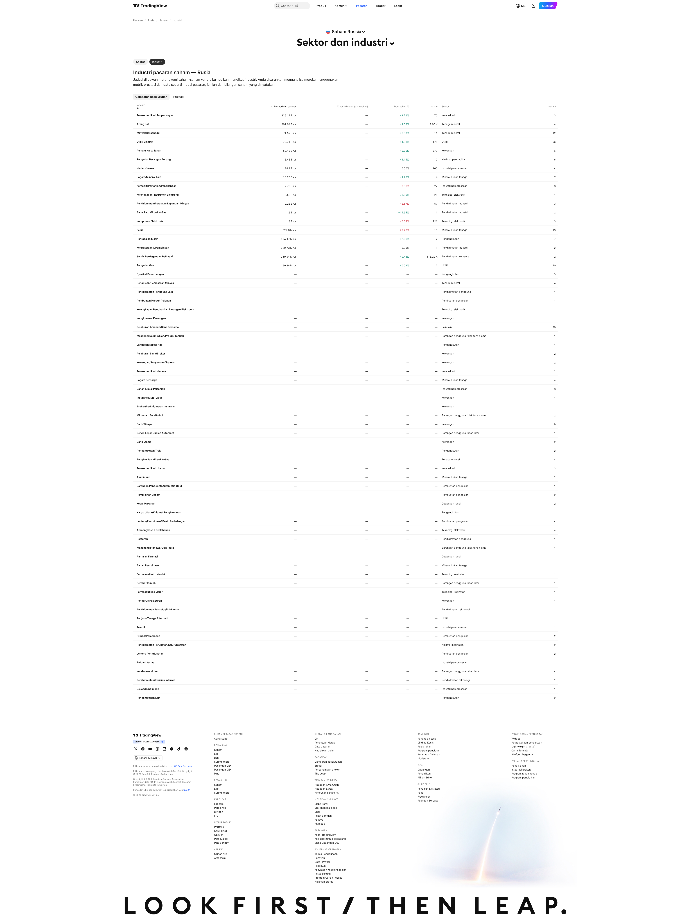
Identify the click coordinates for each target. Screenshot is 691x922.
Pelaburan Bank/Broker (151, 353)
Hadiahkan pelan (324, 750)
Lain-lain (447, 327)
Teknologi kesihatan (453, 574)
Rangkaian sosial (427, 738)
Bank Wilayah (145, 424)
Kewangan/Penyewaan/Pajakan (156, 362)
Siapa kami (321, 803)
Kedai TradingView (325, 834)
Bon (216, 757)
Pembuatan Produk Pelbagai (154, 300)
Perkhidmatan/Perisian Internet (156, 680)
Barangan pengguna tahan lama (461, 432)
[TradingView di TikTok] (178, 748)
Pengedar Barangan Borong (154, 159)
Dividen (218, 811)
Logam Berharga (147, 379)
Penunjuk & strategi (428, 788)
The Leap (320, 773)
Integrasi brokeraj (521, 769)
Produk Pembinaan (148, 635)
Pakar (420, 792)
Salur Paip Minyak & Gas (151, 212)
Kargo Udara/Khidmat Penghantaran (159, 512)
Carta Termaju (519, 750)
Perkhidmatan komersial (456, 256)
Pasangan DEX (222, 769)
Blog (317, 811)
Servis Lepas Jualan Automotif (155, 432)
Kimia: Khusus (145, 168)
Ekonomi (219, 803)
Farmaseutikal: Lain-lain (151, 574)
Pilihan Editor (425, 777)
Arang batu (143, 124)
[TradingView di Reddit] (186, 748)
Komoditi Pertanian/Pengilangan (157, 185)
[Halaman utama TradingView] (147, 735)
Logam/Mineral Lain (149, 176)
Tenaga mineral (451, 124)
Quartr (186, 790)
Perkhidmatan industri (455, 203)
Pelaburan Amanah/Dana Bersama (158, 327)
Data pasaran (322, 746)
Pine (216, 773)
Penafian (320, 857)
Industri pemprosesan (454, 168)
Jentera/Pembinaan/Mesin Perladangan (161, 521)
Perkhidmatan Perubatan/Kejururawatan (161, 644)
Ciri (316, 738)
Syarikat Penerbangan (150, 274)
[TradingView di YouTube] (150, 748)
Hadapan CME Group (327, 784)
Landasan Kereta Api (149, 344)
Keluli (140, 229)
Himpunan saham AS (327, 792)
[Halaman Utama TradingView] (150, 5)
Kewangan (448, 150)
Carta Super (221, 738)
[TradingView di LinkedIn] (164, 748)
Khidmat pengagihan (454, 159)
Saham (218, 749)
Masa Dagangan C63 (327, 842)
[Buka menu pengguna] (533, 5)
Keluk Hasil (220, 830)
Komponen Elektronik (150, 221)
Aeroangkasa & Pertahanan (153, 530)
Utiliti (445, 141)
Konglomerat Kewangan (151, 318)
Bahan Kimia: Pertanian (151, 388)
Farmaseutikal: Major (150, 591)
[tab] (140, 62)
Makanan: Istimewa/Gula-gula (155, 547)
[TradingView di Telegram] (171, 748)
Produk (321, 6)
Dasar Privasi (322, 861)
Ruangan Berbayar (428, 800)
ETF (216, 753)
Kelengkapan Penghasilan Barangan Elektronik (165, 309)
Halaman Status (324, 881)
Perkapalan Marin (147, 238)
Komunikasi (448, 115)
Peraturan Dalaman (428, 754)
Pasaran (362, 6)
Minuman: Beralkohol (150, 415)
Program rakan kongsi (524, 773)
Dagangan (423, 769)
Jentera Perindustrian (150, 653)
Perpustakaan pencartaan (526, 742)
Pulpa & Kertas (145, 662)
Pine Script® (221, 842)
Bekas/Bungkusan (148, 688)
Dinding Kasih (425, 742)
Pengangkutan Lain (149, 697)
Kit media (320, 823)
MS (523, 6)
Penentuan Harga (325, 742)
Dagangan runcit (451, 503)
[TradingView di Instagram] (157, 748)
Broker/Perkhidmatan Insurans (156, 406)
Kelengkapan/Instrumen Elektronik (158, 194)
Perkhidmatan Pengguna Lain (155, 291)
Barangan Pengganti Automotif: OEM (159, 485)
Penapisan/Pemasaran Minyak (155, 282)
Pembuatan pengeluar (455, 300)
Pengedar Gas (145, 265)
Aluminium (143, 477)
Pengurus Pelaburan (149, 600)
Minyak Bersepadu (148, 132)
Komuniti (341, 6)
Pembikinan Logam (148, 494)
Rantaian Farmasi (147, 556)
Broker (381, 6)
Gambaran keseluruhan (328, 761)
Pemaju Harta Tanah (149, 150)
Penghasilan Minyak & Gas (153, 459)
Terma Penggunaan (326, 853)
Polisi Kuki (320, 865)
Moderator (423, 758)
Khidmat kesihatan (453, 644)
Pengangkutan (450, 238)
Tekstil (141, 627)
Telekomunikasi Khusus (151, 371)
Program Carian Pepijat (328, 877)
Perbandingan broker (327, 769)
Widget (515, 738)
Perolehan (220, 807)
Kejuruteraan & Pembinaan (153, 247)
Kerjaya (319, 819)
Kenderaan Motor (147, 671)
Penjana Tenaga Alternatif (152, 618)
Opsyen (218, 834)
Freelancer (423, 796)
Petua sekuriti (323, 873)
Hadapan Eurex (324, 788)
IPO (216, 815)
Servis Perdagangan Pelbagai (155, 256)
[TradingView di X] (135, 748)
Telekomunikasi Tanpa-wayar (155, 115)
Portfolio (219, 826)
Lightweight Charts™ (523, 746)
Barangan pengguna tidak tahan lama (464, 335)
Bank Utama (144, 441)
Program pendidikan (523, 777)
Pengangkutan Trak (149, 450)
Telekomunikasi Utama (151, 468)
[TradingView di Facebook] (142, 748)
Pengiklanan (518, 765)
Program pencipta (428, 750)
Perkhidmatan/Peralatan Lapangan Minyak (163, 203)
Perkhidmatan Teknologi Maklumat (158, 609)
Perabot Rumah (146, 582)
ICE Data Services (183, 766)
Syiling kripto (221, 761)
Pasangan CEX (222, 765)
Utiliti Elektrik (145, 141)
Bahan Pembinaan (148, 565)
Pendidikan (424, 773)
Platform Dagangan (522, 754)
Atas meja (220, 857)
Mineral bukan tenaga (454, 176)
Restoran (142, 538)
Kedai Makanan (146, 503)
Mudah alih (220, 853)
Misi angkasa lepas (326, 807)
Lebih (398, 6)
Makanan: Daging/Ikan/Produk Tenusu (160, 335)
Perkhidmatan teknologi (456, 609)
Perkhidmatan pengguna (456, 291)
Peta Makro (221, 838)
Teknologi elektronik (453, 194)
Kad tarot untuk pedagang (330, 838)
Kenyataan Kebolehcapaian (330, 869)
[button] (328, 5)
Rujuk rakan (424, 746)
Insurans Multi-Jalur (149, 397)
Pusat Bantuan (323, 815)
